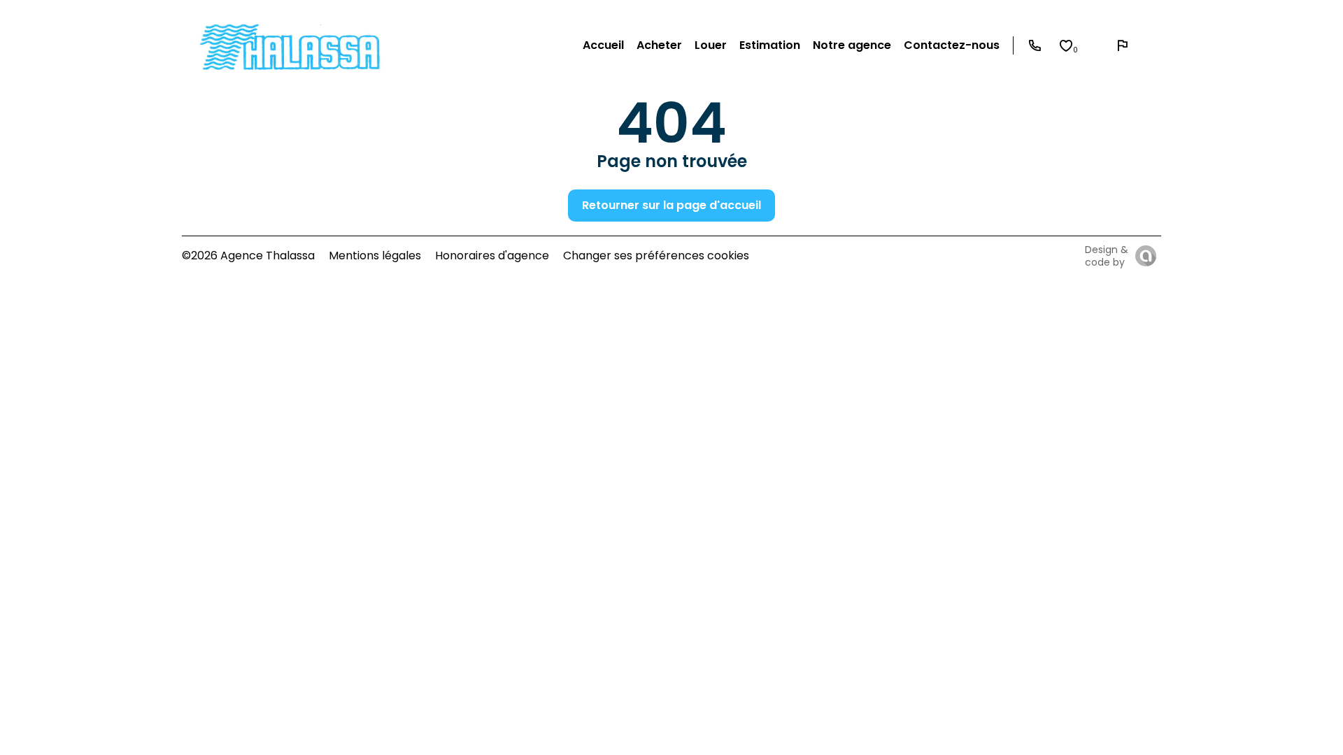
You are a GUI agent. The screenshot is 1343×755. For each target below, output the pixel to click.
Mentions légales (375, 255)
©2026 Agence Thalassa (248, 255)
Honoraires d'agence (492, 255)
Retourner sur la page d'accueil (671, 205)
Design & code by (1106, 255)
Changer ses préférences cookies (656, 255)
